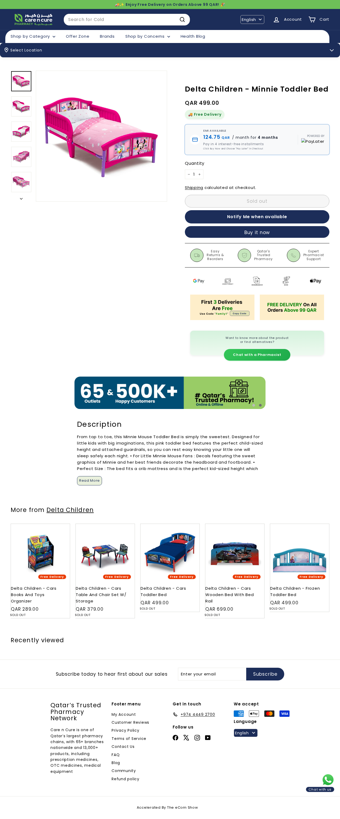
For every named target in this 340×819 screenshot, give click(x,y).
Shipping (194, 187)
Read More (89, 480)
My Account (124, 714)
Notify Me (60, 526)
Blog (116, 762)
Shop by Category (31, 36)
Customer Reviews (130, 722)
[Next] (21, 197)
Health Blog (193, 36)
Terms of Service (129, 738)
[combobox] (127, 19)
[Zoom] (101, 136)
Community (124, 770)
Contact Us (123, 746)
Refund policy (125, 779)
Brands (107, 36)
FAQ (116, 754)
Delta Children (70, 510)
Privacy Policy (125, 730)
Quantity (195, 163)
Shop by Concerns (145, 36)
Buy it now (257, 232)
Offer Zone (78, 36)
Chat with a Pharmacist (257, 354)
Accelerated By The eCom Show (167, 807)
